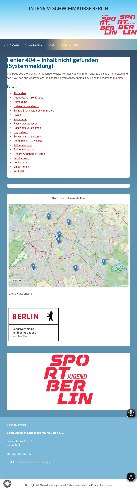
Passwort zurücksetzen (27, 128)
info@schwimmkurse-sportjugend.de (37, 462)
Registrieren (21, 132)
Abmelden (20, 93)
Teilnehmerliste (23, 145)
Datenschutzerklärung (27, 106)
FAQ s (17, 115)
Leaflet (125, 286)
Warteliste (19, 171)
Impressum (20, 119)
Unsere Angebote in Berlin (29, 154)
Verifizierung (21, 162)
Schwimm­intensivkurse (27, 136)
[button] (7, 483)
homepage (116, 73)
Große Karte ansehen (21, 293)
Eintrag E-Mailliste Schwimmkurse (34, 110)
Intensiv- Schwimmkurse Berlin (68, 8)
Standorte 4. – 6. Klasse (28, 141)
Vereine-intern (22, 158)
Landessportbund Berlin (60, 485)
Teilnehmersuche (24, 149)
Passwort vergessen (26, 123)
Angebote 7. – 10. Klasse (28, 97)
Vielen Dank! (21, 167)
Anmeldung (20, 102)
